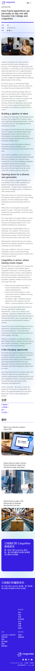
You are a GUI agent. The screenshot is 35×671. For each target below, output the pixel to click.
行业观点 (4, 412)
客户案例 (4, 641)
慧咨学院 (4, 637)
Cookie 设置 (31, 665)
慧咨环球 (20, 632)
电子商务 (21, 619)
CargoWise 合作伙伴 (8, 635)
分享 (2, 30)
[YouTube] (32, 659)
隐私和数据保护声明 (22, 665)
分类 (2, 25)
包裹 (19, 626)
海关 (19, 615)
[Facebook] (9, 30)
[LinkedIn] (7, 30)
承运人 (20, 628)
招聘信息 (21, 637)
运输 (19, 623)
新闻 (2, 644)
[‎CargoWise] (8, 3)
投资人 (20, 635)
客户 (2, 410)
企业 (19, 621)
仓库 (19, 617)
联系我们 (4, 646)
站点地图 (26, 662)
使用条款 (32, 662)
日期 (2, 28)
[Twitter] (29, 659)
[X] (11, 30)
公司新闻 (4, 407)
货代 (19, 612)
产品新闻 (4, 404)
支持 (2, 639)
